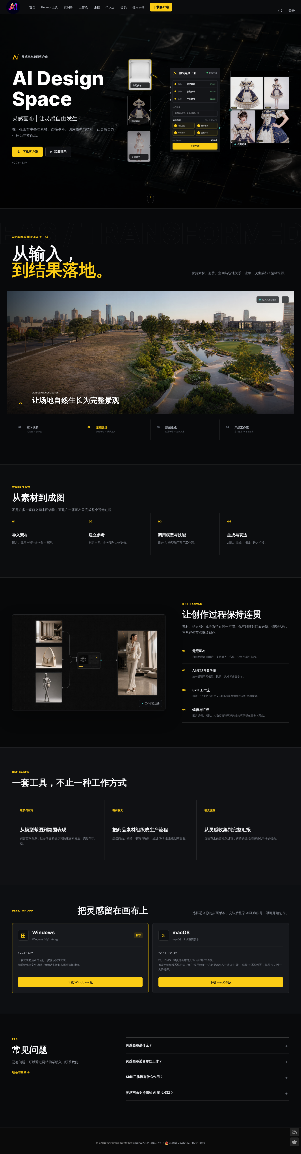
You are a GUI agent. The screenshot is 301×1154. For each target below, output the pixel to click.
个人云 (110, 7)
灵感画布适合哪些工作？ (144, 1061)
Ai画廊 (13, 7)
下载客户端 (161, 7)
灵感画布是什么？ (139, 1045)
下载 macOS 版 (220, 982)
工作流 (83, 7)
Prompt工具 (49, 7)
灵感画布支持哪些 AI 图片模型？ (149, 1093)
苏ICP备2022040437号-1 (148, 1143)
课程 (97, 7)
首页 (32, 7)
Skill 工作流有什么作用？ (144, 1077)
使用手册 (138, 7)
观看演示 (60, 151)
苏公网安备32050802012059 (187, 1143)
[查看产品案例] (150, 198)
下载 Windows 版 (80, 982)
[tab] (46, 429)
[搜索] (280, 10)
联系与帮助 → (21, 1072)
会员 (124, 7)
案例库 (68, 7)
